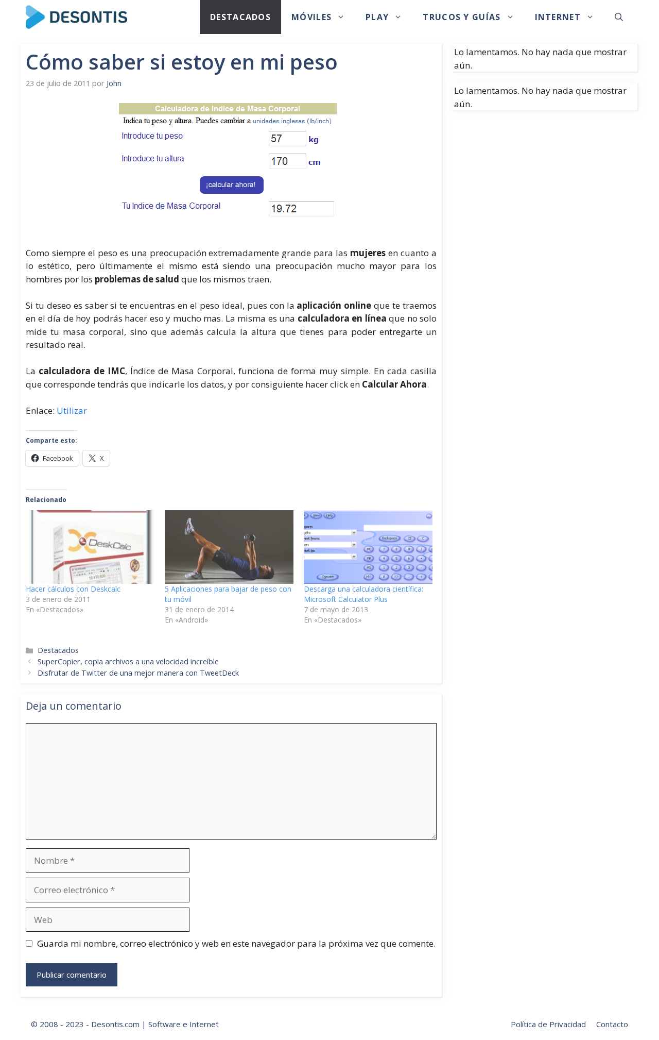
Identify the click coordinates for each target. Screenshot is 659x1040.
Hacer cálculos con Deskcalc (73, 589)
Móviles (311, 17)
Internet (558, 17)
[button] (618, 17)
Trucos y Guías (461, 17)
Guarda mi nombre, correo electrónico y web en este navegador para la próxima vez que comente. (236, 943)
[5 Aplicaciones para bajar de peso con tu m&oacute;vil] (229, 547)
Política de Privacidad (548, 1024)
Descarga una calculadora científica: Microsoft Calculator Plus (363, 594)
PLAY (377, 17)
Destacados (240, 17)
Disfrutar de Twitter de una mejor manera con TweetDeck (138, 673)
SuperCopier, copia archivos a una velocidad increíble (128, 661)
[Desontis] (76, 17)
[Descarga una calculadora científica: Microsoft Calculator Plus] (368, 547)
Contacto (612, 1024)
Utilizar (72, 410)
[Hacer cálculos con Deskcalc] (90, 547)
